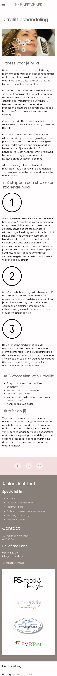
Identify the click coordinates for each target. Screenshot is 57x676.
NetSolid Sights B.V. (22, 674)
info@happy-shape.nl (14, 556)
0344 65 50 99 (10, 552)
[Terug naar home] (28, 5)
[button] (3, 5)
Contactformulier (15, 562)
